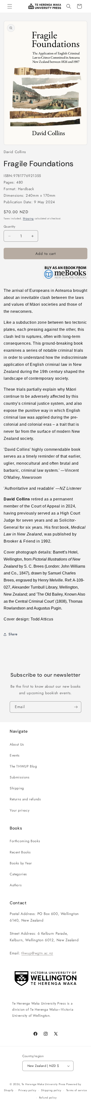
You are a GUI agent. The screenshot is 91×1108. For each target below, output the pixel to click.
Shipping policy (51, 1090)
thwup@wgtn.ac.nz (37, 953)
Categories (18, 874)
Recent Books (20, 852)
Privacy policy (27, 1090)
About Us (17, 744)
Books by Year (21, 863)
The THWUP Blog (23, 766)
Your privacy (19, 810)
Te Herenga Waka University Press (43, 1084)
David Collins (15, 152)
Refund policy (48, 1097)
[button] (9, 6)
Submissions (20, 777)
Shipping (28, 218)
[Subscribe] (75, 707)
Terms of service (76, 1090)
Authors (16, 885)
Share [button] (12, 634)
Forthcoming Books (25, 841)
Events (15, 755)
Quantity (9, 226)
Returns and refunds (25, 799)
